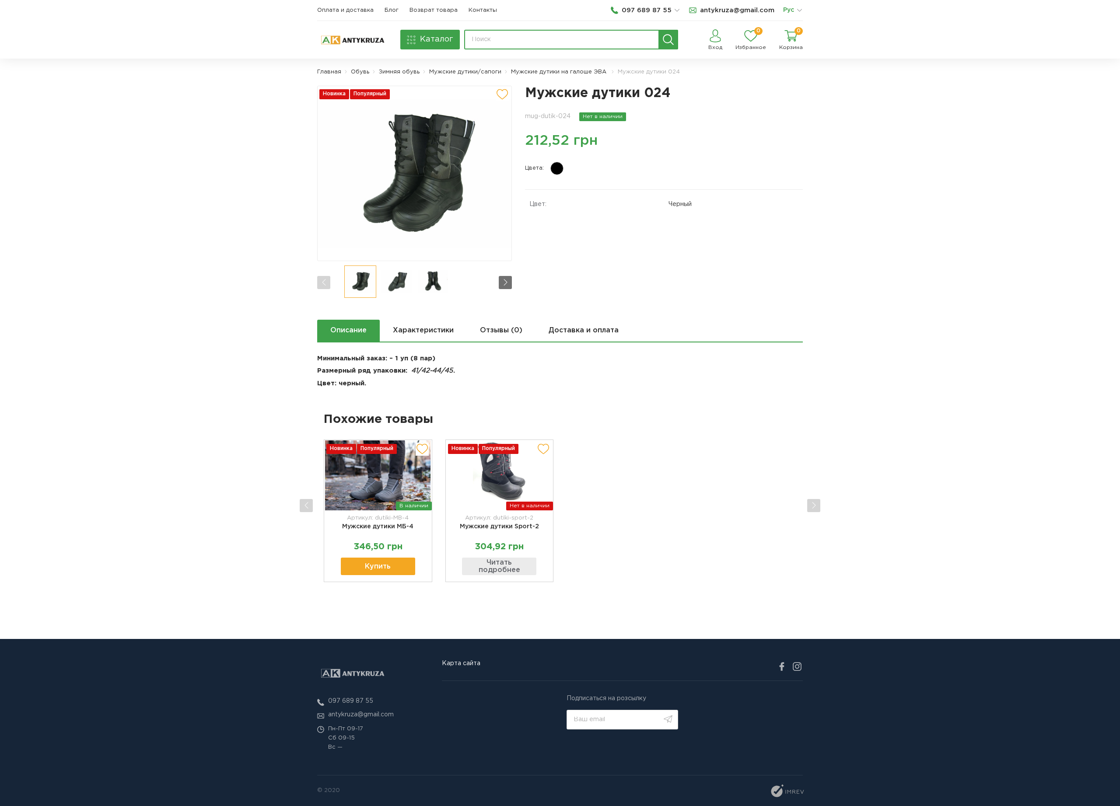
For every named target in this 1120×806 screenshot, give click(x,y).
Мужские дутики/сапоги (465, 72)
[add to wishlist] (502, 94)
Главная (329, 72)
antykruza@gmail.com (361, 714)
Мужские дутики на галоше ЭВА (559, 72)
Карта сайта (461, 663)
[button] (505, 282)
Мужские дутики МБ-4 (377, 526)
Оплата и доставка (345, 10)
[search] (668, 39)
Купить (378, 566)
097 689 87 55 (350, 701)
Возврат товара (434, 10)
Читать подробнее (499, 566)
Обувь (360, 72)
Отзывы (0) (501, 330)
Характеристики (423, 330)
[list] (799, 10)
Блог (392, 10)
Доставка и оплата (584, 330)
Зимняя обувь (399, 72)
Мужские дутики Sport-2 (499, 526)
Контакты (483, 10)
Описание (348, 330)
